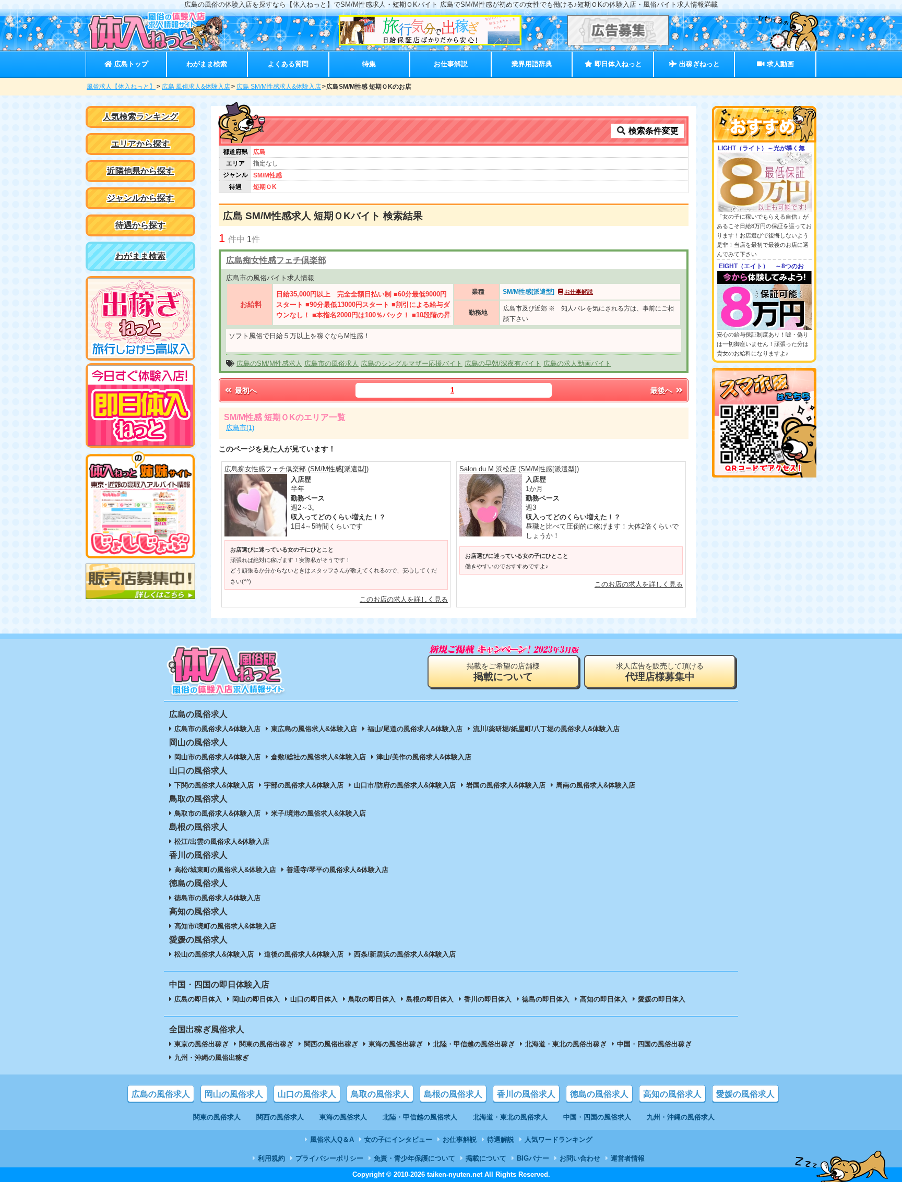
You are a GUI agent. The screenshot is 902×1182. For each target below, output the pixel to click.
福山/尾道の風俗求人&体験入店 (414, 729)
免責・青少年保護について (414, 1158)
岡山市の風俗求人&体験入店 (217, 757)
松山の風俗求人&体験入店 (214, 954)
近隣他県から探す (140, 170)
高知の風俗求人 (672, 1094)
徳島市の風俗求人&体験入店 (217, 898)
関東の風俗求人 (217, 1117)
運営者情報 (628, 1158)
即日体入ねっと (617, 64)
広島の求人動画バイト (577, 363)
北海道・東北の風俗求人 (510, 1117)
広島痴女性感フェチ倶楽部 (276, 260)
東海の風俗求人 (343, 1117)
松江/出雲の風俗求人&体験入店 (221, 841)
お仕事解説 (451, 64)
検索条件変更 (652, 130)
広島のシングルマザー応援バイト (411, 363)
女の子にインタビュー (398, 1139)
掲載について (486, 1158)
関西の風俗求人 (280, 1117)
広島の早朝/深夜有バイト (503, 363)
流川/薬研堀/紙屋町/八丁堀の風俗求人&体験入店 (546, 729)
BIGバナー (533, 1158)
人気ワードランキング (558, 1139)
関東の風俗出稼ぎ (266, 1044)
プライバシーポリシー (329, 1158)
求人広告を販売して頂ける (660, 672)
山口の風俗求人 (307, 1094)
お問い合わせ (580, 1158)
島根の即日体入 (430, 999)
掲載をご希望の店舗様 (503, 672)
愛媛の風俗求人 (745, 1094)
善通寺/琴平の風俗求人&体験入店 (337, 870)
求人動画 (779, 64)
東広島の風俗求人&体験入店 (314, 729)
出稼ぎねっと (698, 64)
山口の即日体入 (314, 999)
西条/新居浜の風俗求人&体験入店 (405, 954)
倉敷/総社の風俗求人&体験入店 (318, 757)
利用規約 (271, 1158)
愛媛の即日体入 (661, 999)
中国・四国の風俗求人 (597, 1117)
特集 (369, 64)
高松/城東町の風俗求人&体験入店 (225, 870)
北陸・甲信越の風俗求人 (420, 1117)
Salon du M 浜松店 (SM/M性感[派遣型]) (519, 469)
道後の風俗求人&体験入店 (303, 954)
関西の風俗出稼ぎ (331, 1044)
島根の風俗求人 (453, 1094)
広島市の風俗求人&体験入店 (217, 729)
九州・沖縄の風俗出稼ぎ (211, 1057)
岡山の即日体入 (256, 999)
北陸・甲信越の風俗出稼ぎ (474, 1044)
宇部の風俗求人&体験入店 (303, 785)
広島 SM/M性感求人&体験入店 (278, 86)
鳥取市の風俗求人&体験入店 (217, 813)
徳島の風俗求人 (599, 1094)
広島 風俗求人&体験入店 (196, 86)
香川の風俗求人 (526, 1094)
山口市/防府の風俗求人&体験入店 (405, 785)
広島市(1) (240, 428)
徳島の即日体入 (545, 999)
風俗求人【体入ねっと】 (121, 86)
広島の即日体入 (198, 999)
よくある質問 (288, 64)
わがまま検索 (206, 64)
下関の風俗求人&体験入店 (214, 785)
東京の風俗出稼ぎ (201, 1044)
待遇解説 (500, 1139)
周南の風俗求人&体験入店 (595, 785)
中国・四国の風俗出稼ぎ (654, 1044)
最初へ (245, 390)
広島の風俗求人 (161, 1094)
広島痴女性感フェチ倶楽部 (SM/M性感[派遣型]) (296, 469)
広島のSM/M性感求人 (269, 363)
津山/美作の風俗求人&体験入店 (423, 757)
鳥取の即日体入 (372, 999)
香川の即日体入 (488, 999)
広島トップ (130, 64)
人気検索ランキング (140, 116)
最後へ (662, 390)
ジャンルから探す (140, 198)
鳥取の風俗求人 (380, 1094)
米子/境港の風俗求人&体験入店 (318, 813)
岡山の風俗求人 (234, 1094)
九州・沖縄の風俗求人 (681, 1117)
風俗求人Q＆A (332, 1139)
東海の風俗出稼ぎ (396, 1044)
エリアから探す (140, 143)
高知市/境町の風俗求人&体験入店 (225, 926)
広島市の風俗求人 (331, 363)
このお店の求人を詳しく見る (404, 599)
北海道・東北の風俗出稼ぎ (566, 1044)
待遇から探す (140, 225)
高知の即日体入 (603, 999)
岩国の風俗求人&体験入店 (505, 785)
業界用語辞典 (532, 64)
